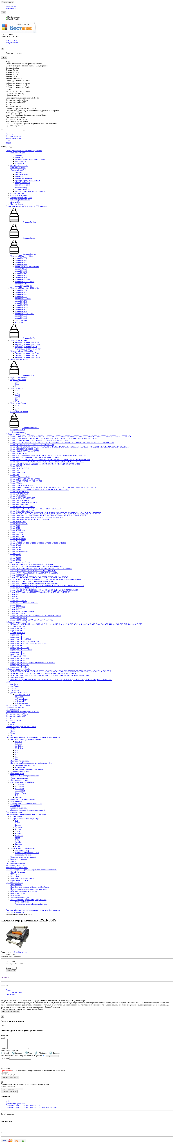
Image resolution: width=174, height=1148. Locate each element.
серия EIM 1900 (21, 305)
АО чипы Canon (21, 703)
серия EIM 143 (21, 273)
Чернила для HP (16, 388)
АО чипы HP (20, 701)
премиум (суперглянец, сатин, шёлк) (30, 159)
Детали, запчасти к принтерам (18, 705)
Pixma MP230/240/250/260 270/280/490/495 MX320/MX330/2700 (35, 616)
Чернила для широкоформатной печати (31, 904)
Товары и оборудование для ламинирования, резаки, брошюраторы (33, 737)
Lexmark (18, 844)
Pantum (18, 825)
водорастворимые (17, 430)
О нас (8, 140)
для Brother (14, 690)
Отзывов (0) (10, 994)
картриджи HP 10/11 (18, 667)
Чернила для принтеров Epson (27, 342)
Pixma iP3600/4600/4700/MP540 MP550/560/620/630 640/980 (34, 584)
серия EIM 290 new (23, 299)
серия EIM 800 (21, 271)
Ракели (13, 861)
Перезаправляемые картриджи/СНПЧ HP (22, 712)
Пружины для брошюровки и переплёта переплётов (31, 763)
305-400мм (19, 784)
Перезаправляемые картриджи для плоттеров (28, 889)
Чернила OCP (28, 375)
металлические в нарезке (25, 765)
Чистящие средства (13, 720)
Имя (2, 1026)
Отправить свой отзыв (10, 1077)
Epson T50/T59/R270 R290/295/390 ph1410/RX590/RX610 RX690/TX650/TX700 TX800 (45, 464)
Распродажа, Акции (14, 812)
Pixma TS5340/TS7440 (19, 575)
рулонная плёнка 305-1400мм (22, 782)
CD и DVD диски (17, 872)
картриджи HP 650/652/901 (21, 650)
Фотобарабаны (16, 816)
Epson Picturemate (17, 532)
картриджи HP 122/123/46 (20, 639)
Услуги (8, 718)
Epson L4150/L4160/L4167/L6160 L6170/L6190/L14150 (32, 445)
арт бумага (19, 163)
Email (3, 1038)
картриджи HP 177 (17, 645)
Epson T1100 (15, 554)
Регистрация (11, 6)
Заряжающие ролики (18, 859)
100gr (17, 384)
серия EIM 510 (21, 284)
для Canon (14, 686)
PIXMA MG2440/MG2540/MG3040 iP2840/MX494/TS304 (33, 571)
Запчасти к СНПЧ (22, 695)
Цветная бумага (16, 204)
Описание (10, 990)
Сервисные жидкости (19, 412)
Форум (8, 143)
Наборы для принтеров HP (16, 622)
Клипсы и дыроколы (18, 808)
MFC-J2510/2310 (17, 678)
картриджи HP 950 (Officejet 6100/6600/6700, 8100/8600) (32, 663)
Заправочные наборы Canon (17, 714)
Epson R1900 (15, 556)
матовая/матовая (21, 174)
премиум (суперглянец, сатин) (27, 181)
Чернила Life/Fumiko (30, 428)
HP (11, 735)
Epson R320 (15, 526)
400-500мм (19, 786)
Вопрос (4, 1048)
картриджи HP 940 (17, 660)
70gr (17, 382)
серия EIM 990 (21, 297)
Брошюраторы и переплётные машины (26, 804)
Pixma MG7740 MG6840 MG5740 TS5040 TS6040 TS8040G (34, 573)
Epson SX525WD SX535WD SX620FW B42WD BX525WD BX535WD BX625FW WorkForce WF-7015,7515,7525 (55, 513)
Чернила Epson (28, 238)
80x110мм (19, 748)
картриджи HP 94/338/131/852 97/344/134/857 (28, 643)
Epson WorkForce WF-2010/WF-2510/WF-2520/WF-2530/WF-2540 (36, 517)
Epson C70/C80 (16, 483)
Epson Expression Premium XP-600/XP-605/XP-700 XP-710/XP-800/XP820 (39, 490)
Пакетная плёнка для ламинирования (25, 739)
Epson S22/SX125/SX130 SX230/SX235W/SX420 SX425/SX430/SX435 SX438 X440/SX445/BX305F (50, 460)
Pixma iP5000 (15, 605)
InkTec (13, 722)
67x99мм (18, 744)
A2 (16, 759)
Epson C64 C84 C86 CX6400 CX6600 (25, 479)
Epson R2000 (15, 558)
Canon (12, 731)
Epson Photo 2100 (17, 537)
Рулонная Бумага (22, 902)
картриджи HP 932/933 (19, 658)
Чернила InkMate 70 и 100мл (21, 256)
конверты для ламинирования (22, 799)
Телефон (4, 1035)
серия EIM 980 (21, 316)
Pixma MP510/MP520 (18, 618)
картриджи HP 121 (17, 637)
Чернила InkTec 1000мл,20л (21, 351)
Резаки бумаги (16, 801)
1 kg (16, 386)
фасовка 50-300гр (22, 851)
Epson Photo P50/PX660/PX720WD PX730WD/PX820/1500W (34, 458)
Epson (12, 733)
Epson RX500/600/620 (19, 552)
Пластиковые (20, 767)
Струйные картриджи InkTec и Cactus (21, 727)
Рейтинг (4, 1073)
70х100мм (19, 746)
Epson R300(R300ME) (19, 524)
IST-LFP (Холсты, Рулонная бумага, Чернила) (28, 900)
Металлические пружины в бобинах (30, 769)
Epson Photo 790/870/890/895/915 (23, 502)
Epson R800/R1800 (17, 530)
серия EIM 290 (21, 294)
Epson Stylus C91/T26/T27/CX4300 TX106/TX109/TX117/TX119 (35, 509)
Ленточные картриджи (19, 898)
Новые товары (16, 885)
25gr (17, 390)
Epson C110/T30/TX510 (19, 468)
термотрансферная (22, 185)
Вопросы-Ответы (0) (14, 992)
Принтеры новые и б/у (15, 707)
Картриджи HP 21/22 (18, 626)
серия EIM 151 (21, 265)
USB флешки (15, 874)
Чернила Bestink (29, 222)
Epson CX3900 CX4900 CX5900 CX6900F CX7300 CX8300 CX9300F (38, 543)
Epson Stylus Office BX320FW (22, 511)
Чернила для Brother (18, 378)
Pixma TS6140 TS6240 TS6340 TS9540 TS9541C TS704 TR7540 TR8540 (39, 577)
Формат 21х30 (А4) (18, 170)
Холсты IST (15, 202)
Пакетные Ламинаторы (19, 761)
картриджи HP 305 (17, 628)
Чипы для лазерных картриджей (23, 857)
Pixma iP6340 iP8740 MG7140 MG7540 (25, 588)
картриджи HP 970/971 (19, 665)
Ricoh (17, 846)
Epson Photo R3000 (18, 541)
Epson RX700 (15, 547)
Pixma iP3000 (15, 598)
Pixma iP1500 (15, 594)
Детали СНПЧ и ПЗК (19, 692)
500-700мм (19, 789)
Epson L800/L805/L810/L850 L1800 (24, 449)
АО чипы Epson (21, 699)
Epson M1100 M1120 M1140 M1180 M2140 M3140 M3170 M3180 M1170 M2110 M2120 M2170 (47, 455)
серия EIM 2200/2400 (23, 286)
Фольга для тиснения (19, 778)
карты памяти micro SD (19, 880)
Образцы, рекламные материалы (23, 891)
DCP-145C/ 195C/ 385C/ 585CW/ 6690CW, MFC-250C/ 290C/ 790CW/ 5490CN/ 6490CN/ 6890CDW (49, 675)
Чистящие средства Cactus (16, 866)
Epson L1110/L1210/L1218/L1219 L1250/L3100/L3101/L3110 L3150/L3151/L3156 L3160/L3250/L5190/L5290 (53, 438)
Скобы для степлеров (19, 780)
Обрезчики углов (17, 774)
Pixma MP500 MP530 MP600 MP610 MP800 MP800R (31, 620)
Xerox (17, 831)
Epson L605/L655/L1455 (20, 494)
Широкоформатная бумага (21, 198)
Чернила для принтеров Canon (27, 345)
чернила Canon (21, 320)
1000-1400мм (20, 793)
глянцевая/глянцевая (23, 178)
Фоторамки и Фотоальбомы (17, 868)
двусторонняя (20, 161)
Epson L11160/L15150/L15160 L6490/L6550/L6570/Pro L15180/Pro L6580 (39, 440)
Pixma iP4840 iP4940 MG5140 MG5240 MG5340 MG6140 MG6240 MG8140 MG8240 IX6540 (47, 586)
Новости (9, 134)
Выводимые (15, 895)
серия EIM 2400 (21, 307)
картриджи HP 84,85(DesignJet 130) (24, 641)
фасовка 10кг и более (23, 855)
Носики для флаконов (19, 359)
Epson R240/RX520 (18, 522)
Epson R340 (15, 528)
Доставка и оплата (13, 136)
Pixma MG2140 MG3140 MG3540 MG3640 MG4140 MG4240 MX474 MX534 (41, 569)
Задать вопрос (52, 1056)
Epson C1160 (15, 549)
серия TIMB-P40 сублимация (27, 267)
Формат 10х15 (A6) (18, 153)
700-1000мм (20, 791)
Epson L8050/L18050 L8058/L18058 (24, 451)
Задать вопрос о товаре (10, 1011)
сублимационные (17, 432)
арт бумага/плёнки (22, 189)
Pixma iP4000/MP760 (18, 601)
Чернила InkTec (28, 338)
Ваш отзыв (5, 1069)
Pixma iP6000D (16, 609)
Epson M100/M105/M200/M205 (22, 498)
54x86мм (18, 742)
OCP (12, 725)
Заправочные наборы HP (16, 716)
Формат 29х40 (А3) (18, 193)
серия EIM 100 (21, 275)
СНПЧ (8, 682)
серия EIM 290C (21, 260)
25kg (17, 401)
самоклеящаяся (21, 187)
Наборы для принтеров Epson (18, 434)
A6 (16, 750)
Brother (13, 729)
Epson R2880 (15, 560)
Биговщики (15, 806)
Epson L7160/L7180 (18, 496)
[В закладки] (4, 985)
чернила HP (20, 322)
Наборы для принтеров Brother (18, 669)
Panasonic (19, 836)
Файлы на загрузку (13, 138)
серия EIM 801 (21, 258)
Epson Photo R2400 (18, 539)
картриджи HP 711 (17, 654)
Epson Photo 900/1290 (19, 505)
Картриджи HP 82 (17, 633)
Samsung (18, 827)
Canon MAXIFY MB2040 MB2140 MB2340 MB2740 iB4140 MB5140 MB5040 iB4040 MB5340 (48, 579)
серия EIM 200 (21, 262)
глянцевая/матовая (22, 183)
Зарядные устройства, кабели (22, 878)
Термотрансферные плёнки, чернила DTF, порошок (26, 206)
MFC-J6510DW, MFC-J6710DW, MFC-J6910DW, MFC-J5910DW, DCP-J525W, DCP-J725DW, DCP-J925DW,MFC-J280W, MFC (61, 680)
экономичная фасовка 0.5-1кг (27, 853)
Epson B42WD (16, 466)
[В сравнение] (7, 985)
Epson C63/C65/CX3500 (19, 477)
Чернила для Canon (18, 380)
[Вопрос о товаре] (2, 985)
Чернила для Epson (18, 403)
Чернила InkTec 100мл (19, 340)
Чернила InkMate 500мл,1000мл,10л (24, 288)
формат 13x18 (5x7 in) (19, 166)
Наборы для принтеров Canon (18, 562)
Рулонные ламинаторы (19, 772)
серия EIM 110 (21, 277)
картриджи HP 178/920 (19, 648)
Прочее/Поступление (14, 883)
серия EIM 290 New (23, 280)
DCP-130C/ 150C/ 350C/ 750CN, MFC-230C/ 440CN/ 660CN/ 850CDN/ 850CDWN (43, 673)
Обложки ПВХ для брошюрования (24, 776)
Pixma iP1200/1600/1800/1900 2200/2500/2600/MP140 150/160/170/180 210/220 (41, 592)
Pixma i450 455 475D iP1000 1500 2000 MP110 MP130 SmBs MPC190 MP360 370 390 (44, 590)
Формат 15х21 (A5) (18, 168)
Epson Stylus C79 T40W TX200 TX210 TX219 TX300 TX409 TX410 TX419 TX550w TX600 (47, 462)
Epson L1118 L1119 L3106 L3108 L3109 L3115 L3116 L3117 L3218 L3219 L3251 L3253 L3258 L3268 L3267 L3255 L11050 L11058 (62, 443)
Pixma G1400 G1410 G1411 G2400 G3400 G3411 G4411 (32, 564)
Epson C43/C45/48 (17, 472)
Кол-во (8, 968)
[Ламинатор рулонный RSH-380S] (17, 948)
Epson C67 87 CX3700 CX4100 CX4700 (26, 481)
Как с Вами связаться (9, 1050)
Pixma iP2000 (15, 596)
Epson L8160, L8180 (18, 453)
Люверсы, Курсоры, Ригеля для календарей (27, 810)
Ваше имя (5, 1058)
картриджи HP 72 (17, 631)
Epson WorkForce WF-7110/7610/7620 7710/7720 (29, 519)
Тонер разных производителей (22, 848)
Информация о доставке (15, 1103)
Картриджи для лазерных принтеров (25, 819)
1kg (16, 399)
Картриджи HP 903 (18, 656)
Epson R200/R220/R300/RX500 (22, 507)
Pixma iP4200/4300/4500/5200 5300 (24, 603)
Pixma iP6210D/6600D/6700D (22, 611)
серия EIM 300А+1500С (24, 282)
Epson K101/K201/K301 (19, 492)
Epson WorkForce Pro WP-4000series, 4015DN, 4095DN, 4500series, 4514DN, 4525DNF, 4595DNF (49, 515)
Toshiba (18, 842)
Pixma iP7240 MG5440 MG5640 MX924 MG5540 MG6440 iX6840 (36, 566)
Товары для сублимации (15, 863)
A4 (16, 754)
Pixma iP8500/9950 (17, 613)
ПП (16, 795)
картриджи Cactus (17, 893)
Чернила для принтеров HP (26, 347)
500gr (17, 397)
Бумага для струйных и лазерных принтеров (24, 151)
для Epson (14, 684)
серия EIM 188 (21, 303)
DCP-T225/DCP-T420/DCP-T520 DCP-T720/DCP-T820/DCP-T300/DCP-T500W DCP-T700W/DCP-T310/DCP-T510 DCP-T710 (60, 671)
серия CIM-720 (21, 269)
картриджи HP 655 (17, 652)
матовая (18, 155)
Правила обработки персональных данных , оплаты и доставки (31, 1107)
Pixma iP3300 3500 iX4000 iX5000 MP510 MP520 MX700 (33, 581)
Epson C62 (14, 475)
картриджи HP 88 (17, 635)
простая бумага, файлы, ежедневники (30, 191)
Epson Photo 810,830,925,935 (21, 500)
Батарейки (14, 876)
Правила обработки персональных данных (23, 1105)
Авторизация (11, 8)
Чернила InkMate (29, 254)
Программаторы (12, 710)
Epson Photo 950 (16, 534)
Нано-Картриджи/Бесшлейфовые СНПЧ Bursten (29, 887)
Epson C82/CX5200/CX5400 (21, 485)
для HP (13, 688)
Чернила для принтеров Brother (27, 349)
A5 (16, 752)
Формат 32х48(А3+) (18, 195)
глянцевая (19, 157)
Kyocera (18, 833)
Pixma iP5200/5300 (17, 607)
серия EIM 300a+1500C (24, 314)
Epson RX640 (15, 545)
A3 (16, 757)
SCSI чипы (19, 697)
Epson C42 (14, 470)
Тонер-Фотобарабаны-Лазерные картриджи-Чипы (26, 814)
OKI (17, 840)
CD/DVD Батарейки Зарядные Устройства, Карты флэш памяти (31, 870)
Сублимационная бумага (20, 200)
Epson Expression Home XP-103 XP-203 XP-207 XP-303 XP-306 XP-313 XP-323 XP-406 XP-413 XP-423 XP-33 (54, 487)
